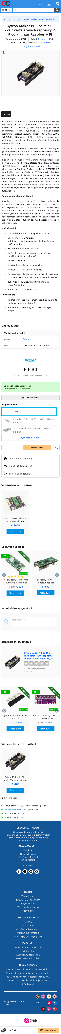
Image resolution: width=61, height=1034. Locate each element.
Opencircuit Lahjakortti (28, 947)
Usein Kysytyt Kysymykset (28, 936)
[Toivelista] (38, 4)
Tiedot (28, 892)
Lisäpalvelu (28, 943)
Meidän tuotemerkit (28, 932)
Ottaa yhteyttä (28, 854)
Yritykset (28, 850)
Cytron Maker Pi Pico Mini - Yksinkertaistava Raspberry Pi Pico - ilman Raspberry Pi (38, 656)
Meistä (28, 921)
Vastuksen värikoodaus (28, 958)
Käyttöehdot (28, 903)
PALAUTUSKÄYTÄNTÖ (28, 899)
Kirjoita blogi (28, 951)
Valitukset (28, 910)
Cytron (26, 339)
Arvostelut (28, 925)
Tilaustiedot (28, 896)
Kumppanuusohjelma (28, 954)
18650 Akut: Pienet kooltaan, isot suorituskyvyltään (28, 976)
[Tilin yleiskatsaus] (46, 4)
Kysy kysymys (18, 619)
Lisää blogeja (28, 984)
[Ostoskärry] (55, 4)
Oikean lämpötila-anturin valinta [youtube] (28, 973)
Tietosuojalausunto (28, 907)
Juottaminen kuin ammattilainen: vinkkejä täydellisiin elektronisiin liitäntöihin (28, 969)
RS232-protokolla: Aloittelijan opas (28, 980)
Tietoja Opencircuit (28, 917)
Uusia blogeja (28, 965)
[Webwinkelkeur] (30, 1020)
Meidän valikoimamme (28, 929)
